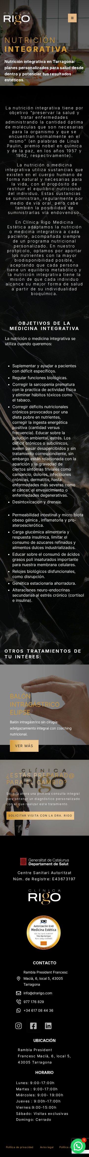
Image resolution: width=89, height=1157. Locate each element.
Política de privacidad (19, 1147)
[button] (72, 18)
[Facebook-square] (33, 1025)
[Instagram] (18, 1025)
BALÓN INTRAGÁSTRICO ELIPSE (35, 704)
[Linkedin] (48, 1025)
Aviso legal (46, 1147)
